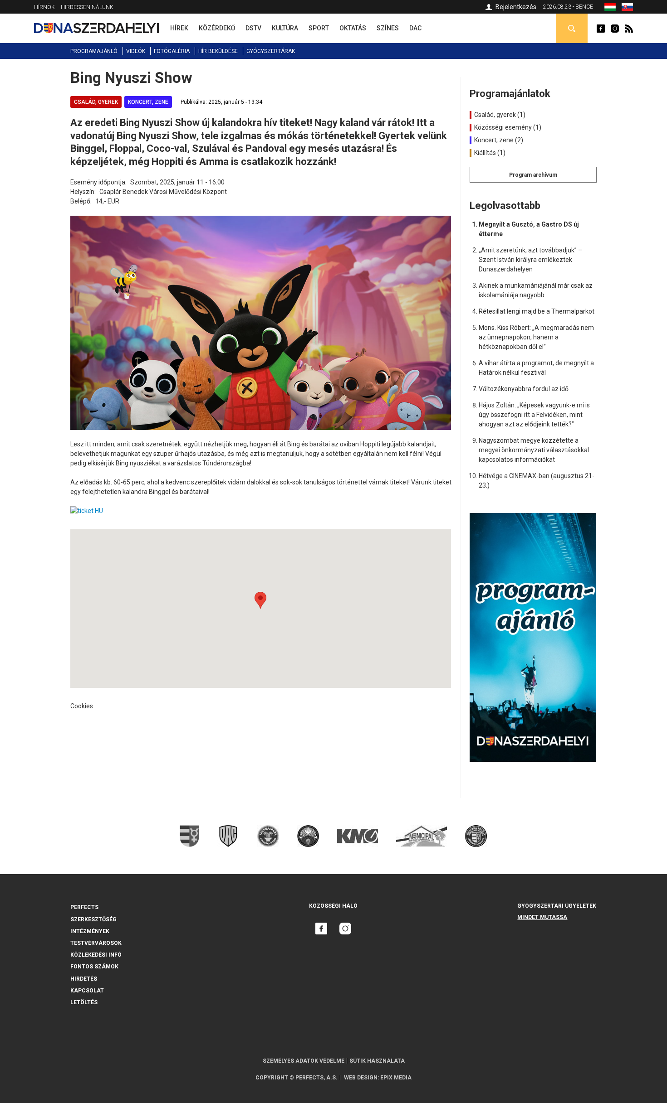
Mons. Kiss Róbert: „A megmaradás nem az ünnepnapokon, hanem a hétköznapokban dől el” (536, 337)
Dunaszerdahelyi (601, 28)
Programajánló (94, 51)
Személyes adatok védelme (303, 1061)
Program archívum (533, 175)
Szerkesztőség (93, 919)
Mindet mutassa (542, 917)
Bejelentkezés (515, 6)
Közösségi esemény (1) (507, 127)
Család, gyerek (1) (499, 114)
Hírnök (44, 7)
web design (361, 1077)
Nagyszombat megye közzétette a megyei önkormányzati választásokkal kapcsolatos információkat (534, 450)
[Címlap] (96, 28)
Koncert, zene (148, 102)
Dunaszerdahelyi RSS (629, 28)
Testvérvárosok (96, 943)
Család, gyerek (96, 102)
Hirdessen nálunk (87, 7)
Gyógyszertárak (270, 51)
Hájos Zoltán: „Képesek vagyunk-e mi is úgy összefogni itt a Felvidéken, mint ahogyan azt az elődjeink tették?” (534, 415)
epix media (396, 1077)
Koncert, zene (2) (498, 140)
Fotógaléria (172, 51)
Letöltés (84, 1002)
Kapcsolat (87, 990)
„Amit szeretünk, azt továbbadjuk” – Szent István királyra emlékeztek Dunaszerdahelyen (530, 260)
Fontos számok (94, 966)
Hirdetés (83, 979)
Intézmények (89, 931)
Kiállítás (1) (489, 152)
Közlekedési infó (96, 955)
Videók (135, 51)
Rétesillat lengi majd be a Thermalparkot (536, 311)
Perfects (84, 907)
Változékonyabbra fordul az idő (524, 388)
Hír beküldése (218, 51)
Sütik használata (377, 1061)
